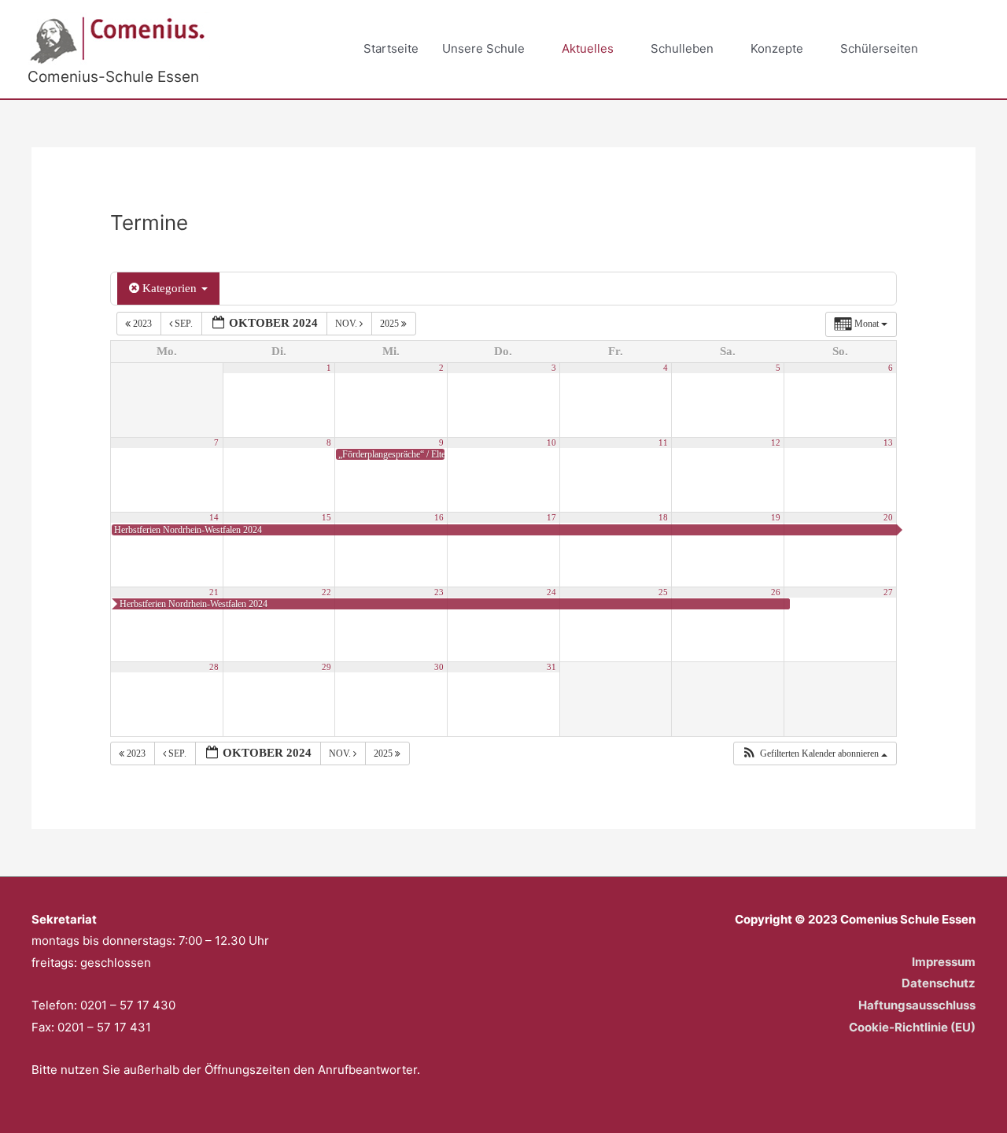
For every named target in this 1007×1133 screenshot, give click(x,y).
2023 (142, 323)
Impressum (944, 961)
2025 (390, 323)
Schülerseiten (879, 48)
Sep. (183, 323)
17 (551, 517)
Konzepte (777, 48)
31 (551, 667)
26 (775, 592)
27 (888, 592)
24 (551, 592)
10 (551, 443)
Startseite (391, 48)
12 (775, 443)
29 (326, 667)
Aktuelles (588, 48)
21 (214, 592)
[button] (961, 49)
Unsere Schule (483, 48)
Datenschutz (939, 983)
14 (214, 517)
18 (663, 517)
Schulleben (682, 48)
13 (888, 443)
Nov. (347, 323)
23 (439, 592)
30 (439, 667)
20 (888, 517)
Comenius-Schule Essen (113, 77)
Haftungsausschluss (917, 1005)
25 (663, 592)
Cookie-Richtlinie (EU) (912, 1027)
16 (439, 517)
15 (326, 517)
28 (214, 667)
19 (775, 517)
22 (326, 592)
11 (663, 443)
